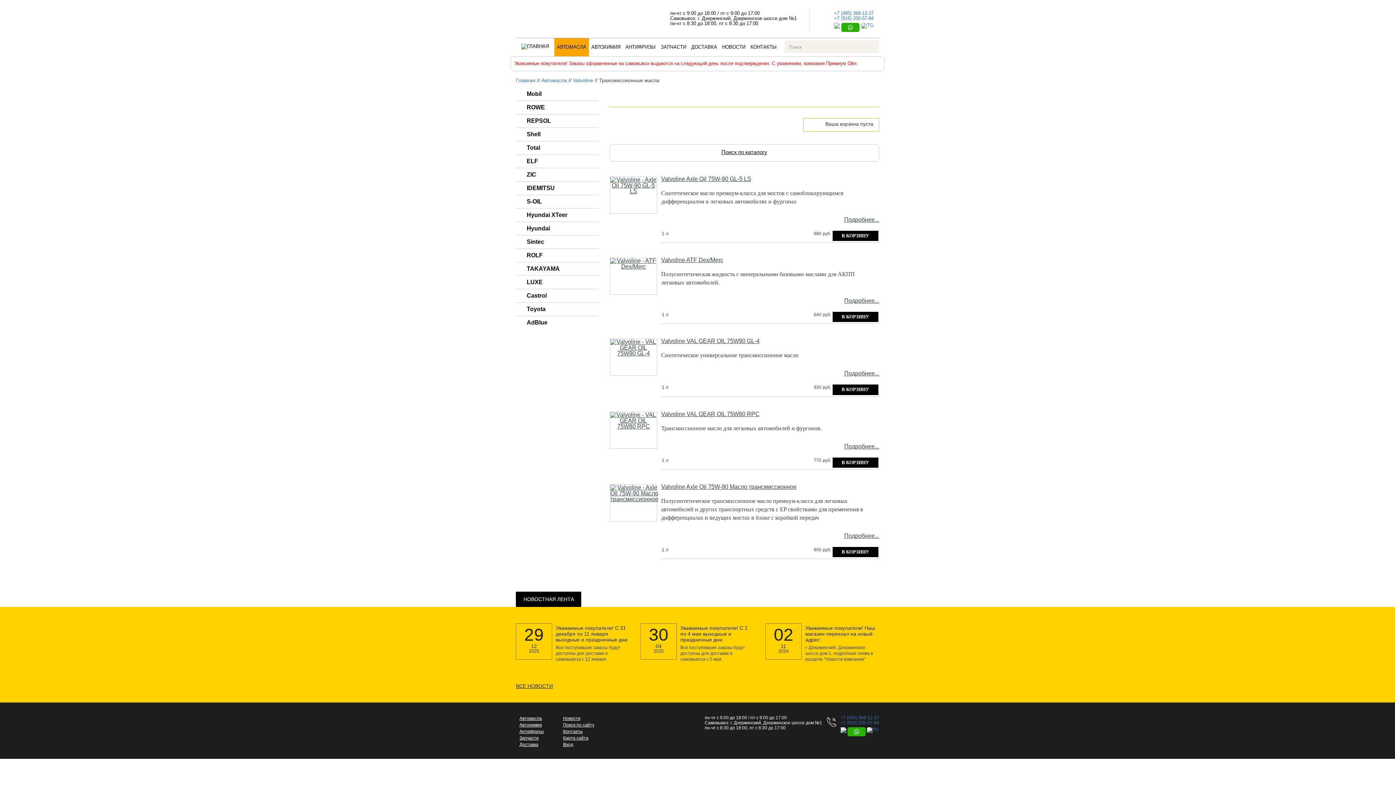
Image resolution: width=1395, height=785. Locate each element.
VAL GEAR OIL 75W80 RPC (710, 414)
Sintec (535, 242)
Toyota (536, 309)
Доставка (704, 47)
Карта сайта (576, 738)
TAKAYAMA (543, 269)
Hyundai (538, 228)
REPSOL (539, 121)
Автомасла (571, 47)
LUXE (535, 282)
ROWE (536, 107)
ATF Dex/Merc (692, 260)
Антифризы (641, 47)
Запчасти (673, 47)
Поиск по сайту (578, 725)
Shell (534, 134)
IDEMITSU (541, 188)
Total (533, 148)
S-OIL (534, 201)
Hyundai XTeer (547, 215)
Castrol (537, 296)
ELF (532, 161)
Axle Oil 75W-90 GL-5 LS (706, 179)
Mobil (534, 94)
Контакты (764, 47)
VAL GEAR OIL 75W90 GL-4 (710, 341)
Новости (733, 47)
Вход (568, 744)
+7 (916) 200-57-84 (854, 18)
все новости (534, 686)
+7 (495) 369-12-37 (854, 13)
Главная (525, 80)
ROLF (535, 255)
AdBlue (537, 322)
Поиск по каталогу (744, 152)
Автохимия (605, 47)
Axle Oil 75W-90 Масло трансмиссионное (729, 487)
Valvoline (583, 80)
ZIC (531, 175)
